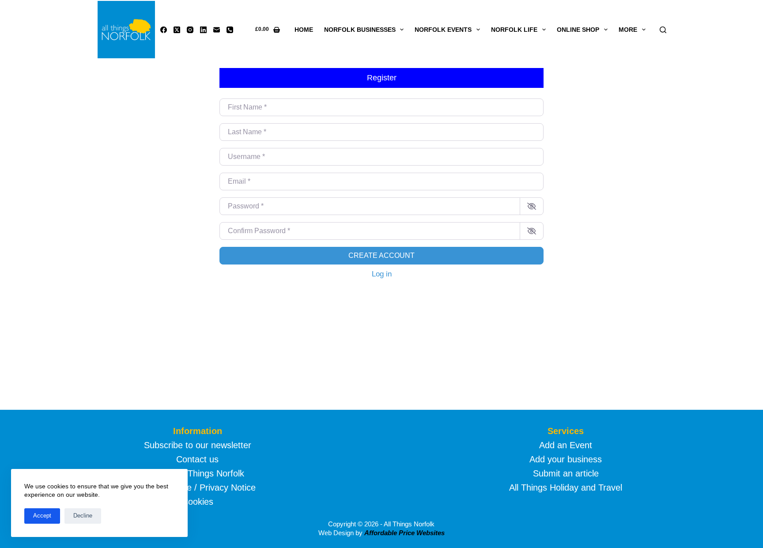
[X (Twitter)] (177, 29)
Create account (381, 255)
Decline (82, 515)
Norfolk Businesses (360, 29)
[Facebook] (163, 29)
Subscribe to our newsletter (197, 445)
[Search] (663, 29)
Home (304, 29)
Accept (42, 515)
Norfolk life (514, 29)
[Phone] (230, 29)
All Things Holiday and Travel (565, 487)
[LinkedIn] (203, 29)
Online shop (578, 29)
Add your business (565, 459)
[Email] (216, 29)
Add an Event (565, 445)
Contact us (197, 459)
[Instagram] (190, 29)
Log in (382, 274)
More (628, 29)
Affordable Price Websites (404, 533)
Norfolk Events (443, 29)
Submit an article (566, 473)
